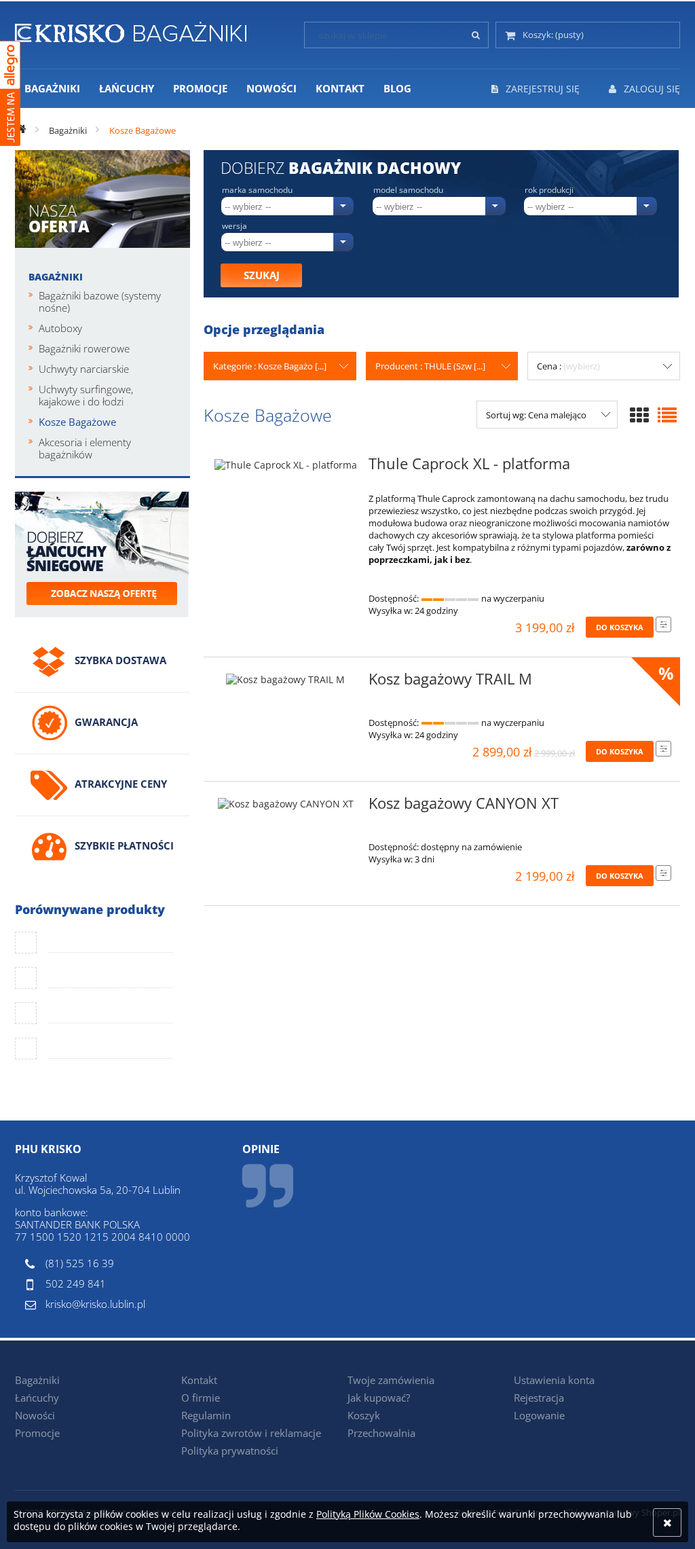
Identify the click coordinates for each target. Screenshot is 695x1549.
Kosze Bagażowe (77, 422)
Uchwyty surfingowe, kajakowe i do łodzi (86, 395)
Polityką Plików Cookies (367, 1514)
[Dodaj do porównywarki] (663, 624)
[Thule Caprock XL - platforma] (285, 468)
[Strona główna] (130, 30)
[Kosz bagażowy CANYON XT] (285, 807)
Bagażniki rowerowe (84, 348)
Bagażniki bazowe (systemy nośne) (100, 301)
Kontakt (199, 1380)
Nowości (35, 1415)
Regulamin (206, 1415)
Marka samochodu (257, 190)
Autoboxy (60, 328)
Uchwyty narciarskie (84, 369)
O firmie (200, 1397)
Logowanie (539, 1415)
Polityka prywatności (229, 1450)
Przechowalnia (381, 1433)
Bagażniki (56, 276)
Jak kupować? (379, 1397)
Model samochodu (408, 190)
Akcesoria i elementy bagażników (85, 448)
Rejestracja (539, 1397)
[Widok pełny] (667, 415)
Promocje (37, 1433)
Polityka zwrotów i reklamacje (251, 1433)
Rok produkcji (549, 190)
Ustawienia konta (554, 1380)
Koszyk (364, 1415)
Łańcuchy (37, 1397)
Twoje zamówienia (391, 1380)
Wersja (234, 226)
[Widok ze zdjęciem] (639, 415)
